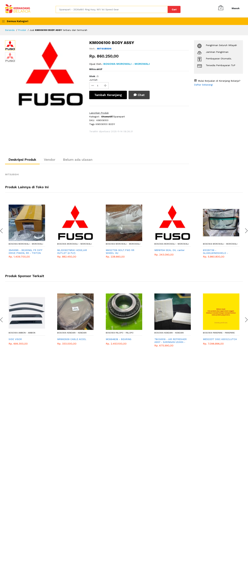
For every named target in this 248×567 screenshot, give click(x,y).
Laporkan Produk (99, 112)
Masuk (236, 8)
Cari (174, 9)
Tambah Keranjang (108, 95)
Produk (22, 30)
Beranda (10, 30)
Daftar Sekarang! (203, 84)
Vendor (49, 160)
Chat (141, 95)
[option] (50, 74)
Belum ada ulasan (77, 160)
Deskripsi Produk (22, 160)
